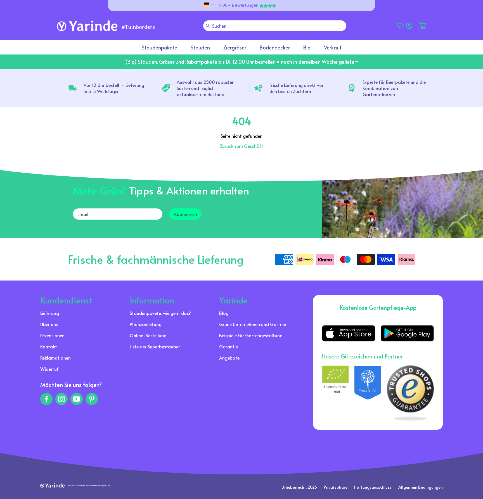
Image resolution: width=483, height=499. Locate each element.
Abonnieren (185, 214)
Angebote (229, 358)
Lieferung (49, 313)
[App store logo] (348, 333)
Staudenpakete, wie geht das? (160, 313)
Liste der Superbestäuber (155, 346)
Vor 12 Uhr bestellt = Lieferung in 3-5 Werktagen (114, 88)
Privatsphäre (335, 487)
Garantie (228, 346)
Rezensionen (52, 335)
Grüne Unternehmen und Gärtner (253, 324)
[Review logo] (367, 393)
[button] (422, 25)
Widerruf (49, 369)
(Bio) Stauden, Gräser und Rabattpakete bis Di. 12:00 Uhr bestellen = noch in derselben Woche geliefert (241, 61)
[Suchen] (208, 26)
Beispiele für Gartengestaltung (251, 335)
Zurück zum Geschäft (241, 146)
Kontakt (48, 346)
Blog (224, 313)
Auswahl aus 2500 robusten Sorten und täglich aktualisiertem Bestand (206, 88)
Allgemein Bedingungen (420, 487)
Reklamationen (55, 358)
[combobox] (274, 25)
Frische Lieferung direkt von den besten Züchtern (297, 88)
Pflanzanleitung (146, 324)
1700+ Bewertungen (238, 5)
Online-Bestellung (148, 335)
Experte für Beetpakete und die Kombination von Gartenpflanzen (394, 88)
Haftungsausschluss (373, 487)
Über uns (49, 324)
